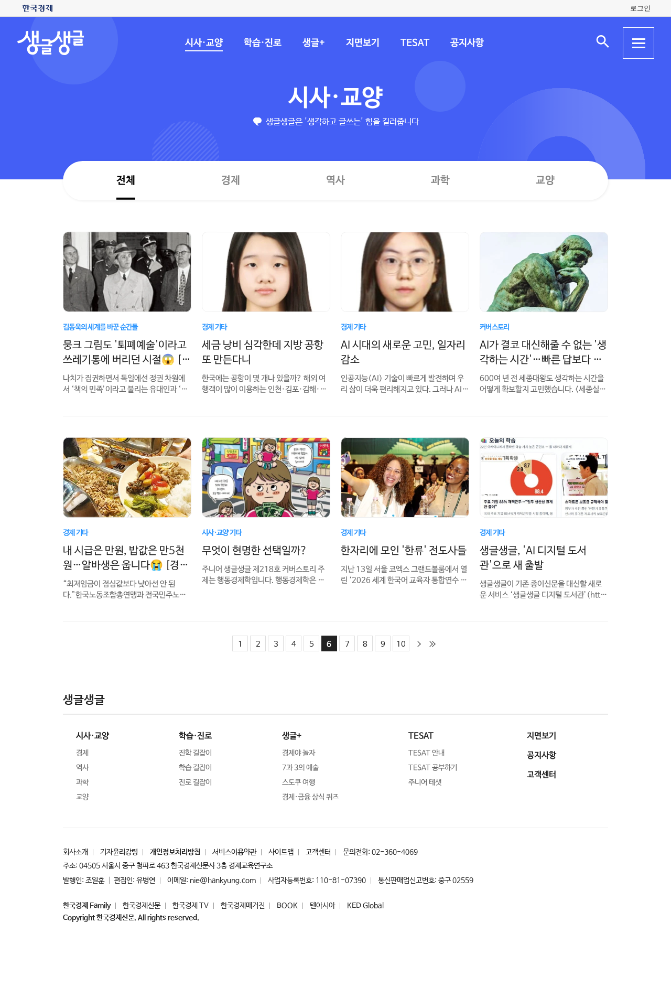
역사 (335, 180)
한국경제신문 (141, 906)
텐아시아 (322, 906)
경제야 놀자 (298, 753)
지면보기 (362, 43)
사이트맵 (281, 852)
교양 (545, 181)
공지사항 (466, 43)
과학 (440, 181)
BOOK (287, 906)
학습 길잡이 (195, 768)
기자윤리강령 (119, 852)
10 (401, 644)
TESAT (414, 43)
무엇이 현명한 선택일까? (254, 550)
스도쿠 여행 (298, 782)
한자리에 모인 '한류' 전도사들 (404, 550)
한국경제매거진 (243, 906)
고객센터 (318, 852)
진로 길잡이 (195, 782)
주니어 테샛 (424, 782)
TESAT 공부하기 (432, 768)
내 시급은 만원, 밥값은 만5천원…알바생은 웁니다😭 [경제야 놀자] (126, 565)
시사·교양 (203, 43)
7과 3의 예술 (300, 768)
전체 (125, 180)
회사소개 (75, 852)
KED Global (365, 906)
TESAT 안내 (426, 753)
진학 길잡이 (195, 753)
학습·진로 (262, 43)
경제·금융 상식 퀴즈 (310, 797)
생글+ (313, 43)
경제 (230, 180)
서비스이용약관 (234, 852)
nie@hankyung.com (223, 880)
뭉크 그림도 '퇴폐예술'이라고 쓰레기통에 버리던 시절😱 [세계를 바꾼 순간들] (127, 359)
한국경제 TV (190, 906)
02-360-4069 (395, 852)
